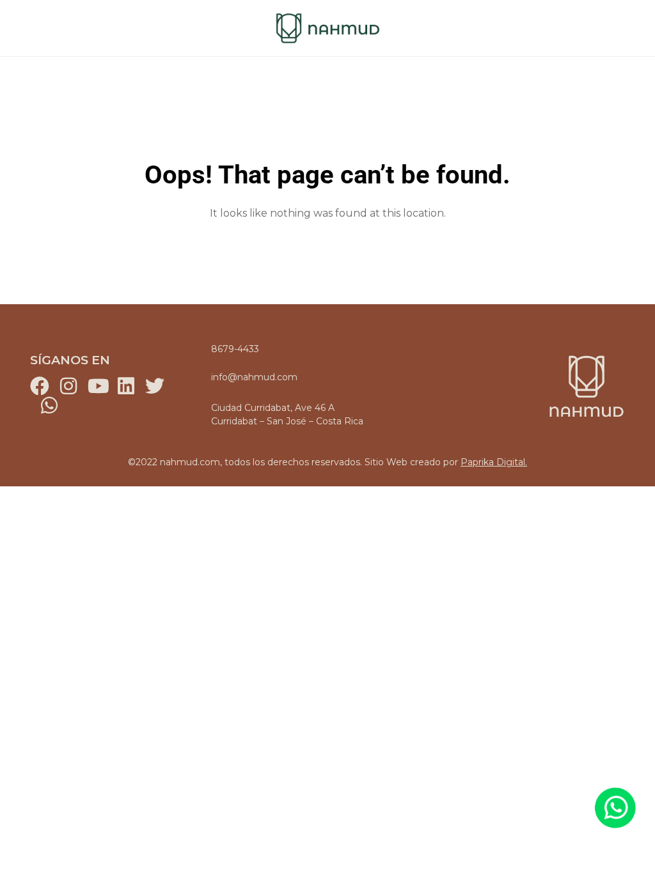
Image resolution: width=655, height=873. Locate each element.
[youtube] (97, 386)
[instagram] (68, 386)
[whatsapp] (49, 405)
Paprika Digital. (494, 462)
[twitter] (154, 386)
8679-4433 (235, 349)
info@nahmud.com (254, 377)
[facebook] (39, 386)
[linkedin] (126, 386)
